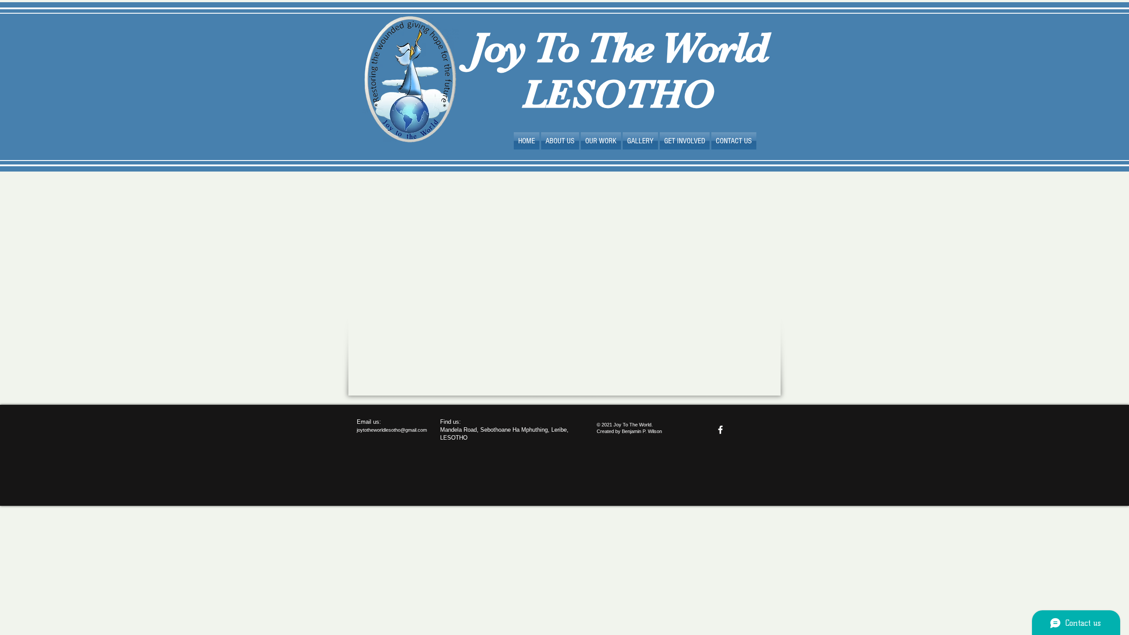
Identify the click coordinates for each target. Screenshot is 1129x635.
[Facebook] (720, 429)
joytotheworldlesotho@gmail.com (392, 430)
